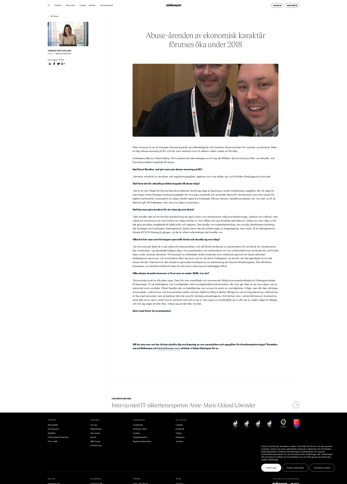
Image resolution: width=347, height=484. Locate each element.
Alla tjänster (53, 425)
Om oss (93, 425)
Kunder (83, 5)
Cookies (136, 433)
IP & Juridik (52, 441)
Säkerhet (51, 433)
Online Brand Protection (58, 437)
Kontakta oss (96, 445)
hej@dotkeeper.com (168, 348)
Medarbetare (96, 429)
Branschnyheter (63, 54)
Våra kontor (95, 433)
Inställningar (271, 468)
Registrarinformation (142, 441)
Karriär (93, 437)
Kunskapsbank (106, 5)
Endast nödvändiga (295, 468)
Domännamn (53, 429)
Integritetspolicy (140, 437)
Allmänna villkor (140, 429)
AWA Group (95, 441)
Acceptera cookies (322, 468)
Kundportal (138, 425)
